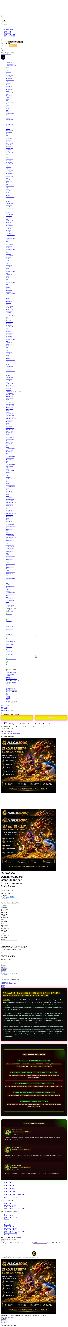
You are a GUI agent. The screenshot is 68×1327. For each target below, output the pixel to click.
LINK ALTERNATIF (10, 1197)
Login (4, 45)
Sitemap (6, 1219)
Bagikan (3, 985)
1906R (8, 698)
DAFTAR (16, 718)
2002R (8, 696)
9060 (7, 699)
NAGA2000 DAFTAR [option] (4, 918)
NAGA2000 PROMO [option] (4, 931)
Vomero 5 (9, 677)
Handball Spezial (11, 682)
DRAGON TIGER (9, 36)
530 (7, 693)
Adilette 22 (9, 685)
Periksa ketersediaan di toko (8, 983)
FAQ (5, 1214)
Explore (3, 59)
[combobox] (9, 52)
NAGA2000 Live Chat (10, 1217)
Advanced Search (6, 54)
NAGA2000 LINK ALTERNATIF (14, 1194)
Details (3, 987)
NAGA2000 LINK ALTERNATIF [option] (5, 926)
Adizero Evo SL (10, 688)
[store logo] (15, 43)
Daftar (12, 45)
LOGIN (51, 718)
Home (6, 722)
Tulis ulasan (4, 898)
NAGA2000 (7, 31)
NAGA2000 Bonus (9, 1216)
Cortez (8, 671)
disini (5, 949)
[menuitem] (9, 62)
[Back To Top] (1, 1324)
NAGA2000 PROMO (10, 1233)
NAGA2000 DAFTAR (10, 1188)
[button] (4, 812)
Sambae (8, 687)
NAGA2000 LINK (9, 1191)
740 (7, 694)
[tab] (34, 59)
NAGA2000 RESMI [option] (4, 938)
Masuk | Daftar (8, 29)
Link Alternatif (9, 1317)
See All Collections (11, 679)
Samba (8, 683)
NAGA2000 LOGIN (10, 34)
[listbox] (14, 926)
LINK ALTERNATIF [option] (5, 934)
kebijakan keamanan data (40, 1243)
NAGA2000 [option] (4, 912)
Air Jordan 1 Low (11, 672)
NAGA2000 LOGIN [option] (4, 915)
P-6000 (8, 675)
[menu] (34, 382)
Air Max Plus (10, 674)
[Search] (3, 57)
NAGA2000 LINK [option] (4, 922)
